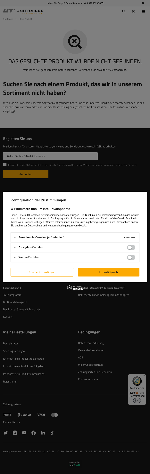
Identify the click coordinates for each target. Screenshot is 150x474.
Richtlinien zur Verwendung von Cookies (107, 215)
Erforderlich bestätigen (42, 272)
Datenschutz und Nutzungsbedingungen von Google (57, 225)
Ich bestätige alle (108, 272)
